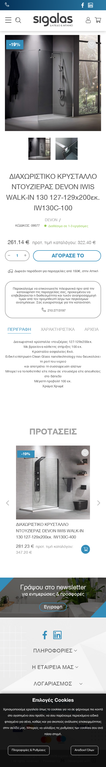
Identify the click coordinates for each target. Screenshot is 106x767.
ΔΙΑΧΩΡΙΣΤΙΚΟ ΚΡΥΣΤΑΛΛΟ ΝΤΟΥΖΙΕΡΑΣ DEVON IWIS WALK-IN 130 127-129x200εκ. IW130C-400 (50, 530)
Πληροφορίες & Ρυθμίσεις (29, 750)
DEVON (51, 220)
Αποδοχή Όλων (84, 750)
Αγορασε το (67, 256)
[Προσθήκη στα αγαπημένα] (91, 44)
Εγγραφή (53, 607)
